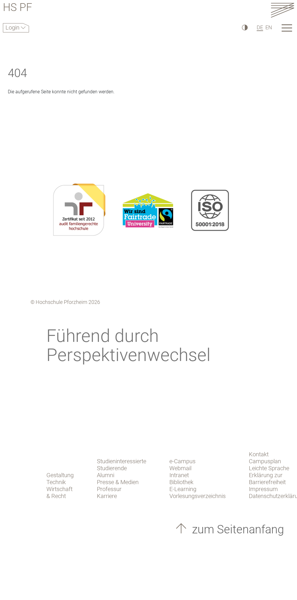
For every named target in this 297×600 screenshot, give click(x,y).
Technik (56, 482)
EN (268, 27)
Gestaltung (60, 475)
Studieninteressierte (121, 461)
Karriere (107, 496)
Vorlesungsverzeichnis (197, 496)
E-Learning (182, 489)
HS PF (17, 8)
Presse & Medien (118, 482)
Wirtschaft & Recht (59, 492)
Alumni (105, 475)
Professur (109, 489)
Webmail (180, 468)
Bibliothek (181, 482)
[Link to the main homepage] (282, 10)
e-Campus (182, 461)
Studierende (112, 468)
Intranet (179, 475)
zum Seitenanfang (236, 529)
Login (13, 27)
